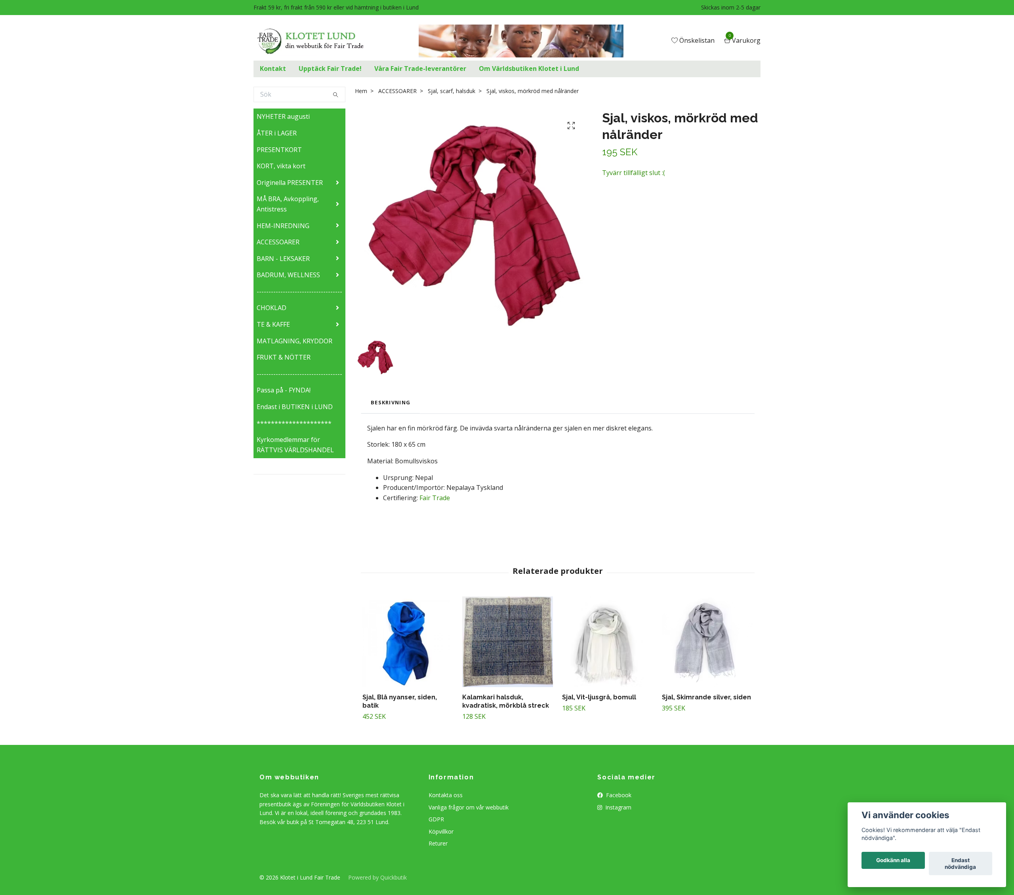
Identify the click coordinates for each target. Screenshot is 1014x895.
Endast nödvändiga (960, 863)
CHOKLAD (271, 307)
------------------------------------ (299, 291)
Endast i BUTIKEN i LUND (295, 406)
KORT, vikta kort (281, 166)
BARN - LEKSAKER (283, 258)
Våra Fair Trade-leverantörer (420, 68)
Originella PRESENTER (290, 182)
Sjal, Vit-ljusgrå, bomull (599, 697)
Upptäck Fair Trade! (330, 68)
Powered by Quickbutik (377, 877)
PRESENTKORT (279, 149)
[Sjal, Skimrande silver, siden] (707, 641)
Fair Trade (434, 497)
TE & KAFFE (273, 324)
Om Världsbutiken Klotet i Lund (529, 68)
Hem (361, 91)
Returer (438, 843)
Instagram (617, 807)
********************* (294, 423)
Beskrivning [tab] (390, 402)
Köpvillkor (441, 831)
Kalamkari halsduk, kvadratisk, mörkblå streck (505, 701)
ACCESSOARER (278, 242)
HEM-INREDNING (283, 225)
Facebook (617, 795)
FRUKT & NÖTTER (284, 357)
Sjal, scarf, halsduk (451, 91)
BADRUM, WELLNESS (288, 274)
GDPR (436, 819)
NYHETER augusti (283, 116)
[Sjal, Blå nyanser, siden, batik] (407, 641)
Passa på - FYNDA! (284, 390)
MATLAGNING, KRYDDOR (294, 341)
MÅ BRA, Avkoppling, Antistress (288, 203)
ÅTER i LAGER (277, 133)
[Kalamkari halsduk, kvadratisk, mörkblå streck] (507, 641)
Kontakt (273, 68)
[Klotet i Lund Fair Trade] (317, 41)
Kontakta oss (446, 795)
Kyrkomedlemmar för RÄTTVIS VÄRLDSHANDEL (295, 444)
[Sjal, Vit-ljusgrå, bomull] (607, 641)
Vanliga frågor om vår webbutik (469, 807)
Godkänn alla (893, 860)
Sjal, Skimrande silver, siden (706, 697)
